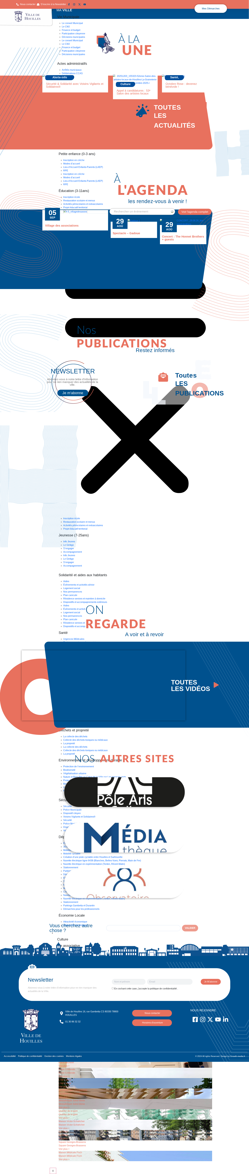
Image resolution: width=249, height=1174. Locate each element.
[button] (51, 4)
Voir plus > (64, 1066)
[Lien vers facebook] (69, 4)
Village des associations (62, 225)
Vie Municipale (68, 17)
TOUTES (167, 107)
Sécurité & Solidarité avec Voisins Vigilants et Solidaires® (74, 85)
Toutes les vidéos (190, 685)
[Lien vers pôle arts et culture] (124, 792)
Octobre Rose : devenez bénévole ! (181, 85)
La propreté (69, 743)
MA (64, 10)
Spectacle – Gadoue (126, 233)
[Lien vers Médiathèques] (124, 837)
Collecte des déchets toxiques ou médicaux (85, 740)
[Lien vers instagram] (75, 4)
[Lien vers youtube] (85, 4)
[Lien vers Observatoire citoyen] (124, 883)
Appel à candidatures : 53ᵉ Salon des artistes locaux (133, 92)
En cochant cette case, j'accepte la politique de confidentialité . (146, 988)
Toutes (187, 375)
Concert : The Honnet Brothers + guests (183, 238)
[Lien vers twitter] (80, 4)
